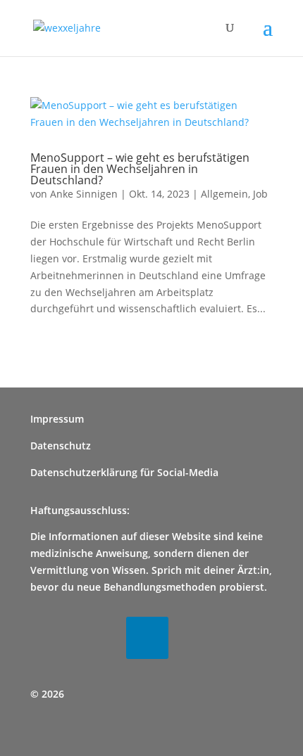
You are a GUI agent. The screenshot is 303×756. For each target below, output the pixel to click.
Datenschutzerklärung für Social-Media (124, 472)
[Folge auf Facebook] (51, 638)
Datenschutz (60, 445)
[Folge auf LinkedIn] (147, 638)
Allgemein (224, 193)
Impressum (57, 418)
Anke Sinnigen (84, 193)
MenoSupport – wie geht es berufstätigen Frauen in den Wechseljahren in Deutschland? (139, 169)
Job (260, 193)
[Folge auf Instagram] (99, 638)
